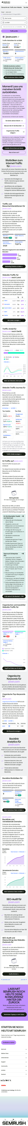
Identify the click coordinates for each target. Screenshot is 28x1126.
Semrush (3, 1049)
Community (4, 1066)
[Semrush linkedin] (1, 1080)
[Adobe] (3, 1085)
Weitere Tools (4, 1053)
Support (3, 1062)
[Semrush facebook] (8, 1080)
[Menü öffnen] (26, 2)
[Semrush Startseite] (5, 3)
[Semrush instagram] (3, 1080)
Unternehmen (5, 1057)
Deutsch (3, 1074)
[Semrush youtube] (7, 1080)
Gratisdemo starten (8, 1042)
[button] (21, 14)
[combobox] (12, 26)
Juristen (3, 1070)
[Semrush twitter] (10, 1080)
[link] (11, 7)
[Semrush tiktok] (5, 1080)
